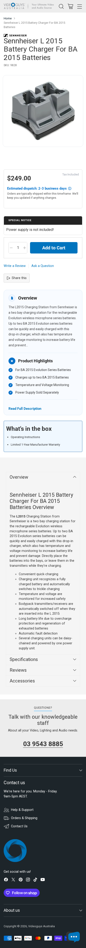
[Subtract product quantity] (11, 247)
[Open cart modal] (70, 6)
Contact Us (19, 826)
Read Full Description (24, 408)
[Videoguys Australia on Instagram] (28, 880)
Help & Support (22, 810)
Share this (19, 278)
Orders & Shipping (24, 818)
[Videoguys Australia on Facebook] (6, 880)
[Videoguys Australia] (30, 6)
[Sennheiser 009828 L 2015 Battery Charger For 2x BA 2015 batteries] (43, 111)
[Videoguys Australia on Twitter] (13, 880)
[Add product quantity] (24, 247)
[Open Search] (61, 6)
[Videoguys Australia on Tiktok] (35, 880)
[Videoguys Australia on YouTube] (42, 880)
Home (8, 18)
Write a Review (15, 266)
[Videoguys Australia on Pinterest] (20, 880)
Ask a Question (42, 266)
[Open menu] (79, 6)
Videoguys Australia (41, 926)
